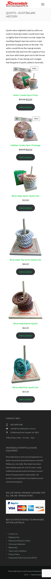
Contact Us (13, 534)
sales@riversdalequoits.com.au (22, 428)
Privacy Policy (14, 554)
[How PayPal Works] (25, 513)
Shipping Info (13, 537)
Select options (25, 107)
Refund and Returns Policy (19, 541)
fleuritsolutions (37, 574)
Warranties (13, 547)
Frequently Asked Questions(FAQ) (22, 558)
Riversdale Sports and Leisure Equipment (25, 571)
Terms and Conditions (17, 551)
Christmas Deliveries (16, 544)
